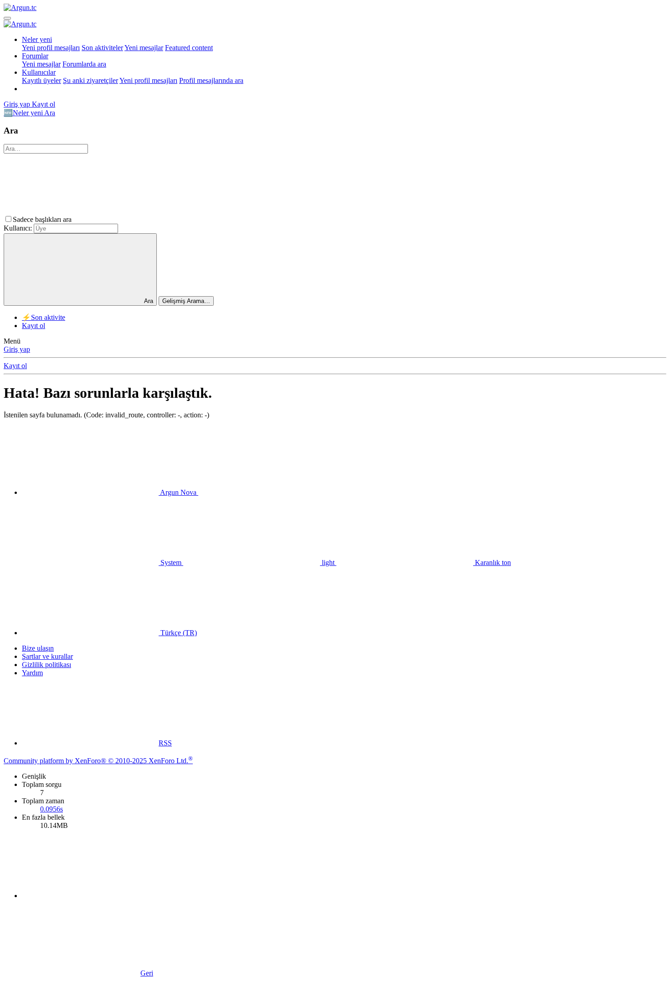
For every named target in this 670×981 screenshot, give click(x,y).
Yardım (32, 673)
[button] (141, 219)
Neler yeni (37, 39)
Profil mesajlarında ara (211, 80)
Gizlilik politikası (46, 664)
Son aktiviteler (102, 47)
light (328, 562)
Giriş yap (17, 349)
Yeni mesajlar (143, 47)
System (171, 562)
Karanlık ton (492, 562)
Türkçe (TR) (178, 633)
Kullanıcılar (39, 72)
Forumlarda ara (84, 64)
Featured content (189, 47)
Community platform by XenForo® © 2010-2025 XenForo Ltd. (98, 761)
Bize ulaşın (38, 648)
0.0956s (51, 809)
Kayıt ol (33, 325)
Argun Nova (178, 492)
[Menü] (7, 18)
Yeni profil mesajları (51, 47)
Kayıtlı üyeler (41, 80)
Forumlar (35, 56)
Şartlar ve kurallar (47, 656)
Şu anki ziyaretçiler (90, 80)
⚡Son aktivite (43, 317)
